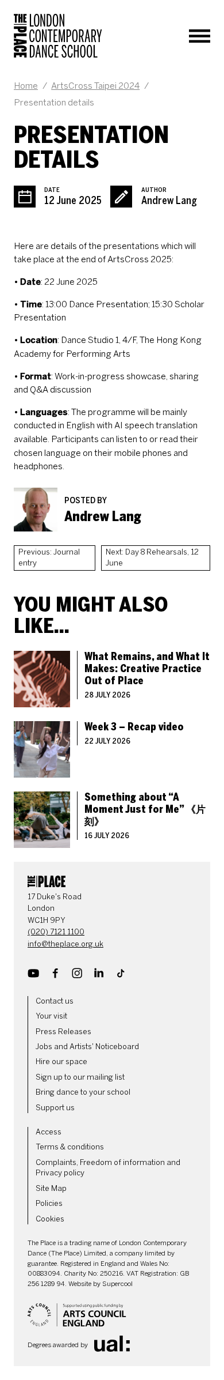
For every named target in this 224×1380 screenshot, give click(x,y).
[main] (112, 459)
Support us (55, 1107)
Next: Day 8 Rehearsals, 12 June (152, 557)
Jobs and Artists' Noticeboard (87, 1046)
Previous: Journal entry (49, 557)
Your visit (51, 1016)
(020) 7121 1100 (56, 931)
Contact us (55, 1001)
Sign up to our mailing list (80, 1077)
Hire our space (61, 1061)
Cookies (50, 1219)
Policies (49, 1203)
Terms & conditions (70, 1147)
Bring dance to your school (83, 1092)
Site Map (51, 1188)
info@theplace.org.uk (65, 944)
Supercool (117, 1284)
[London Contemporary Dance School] (58, 36)
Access (48, 1132)
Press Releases (63, 1031)
